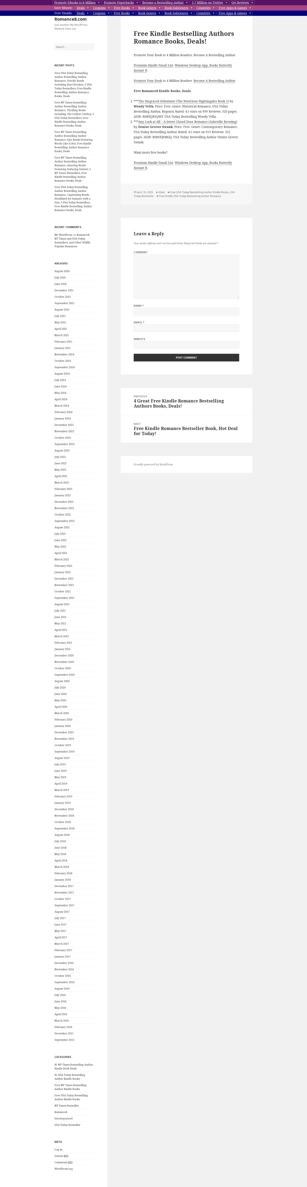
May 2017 (60, 931)
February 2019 (63, 796)
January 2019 (63, 803)
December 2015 (64, 1033)
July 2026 (60, 277)
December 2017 (64, 886)
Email (139, 322)
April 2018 (61, 860)
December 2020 (64, 655)
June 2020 (61, 694)
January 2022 (63, 572)
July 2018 (60, 841)
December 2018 (64, 809)
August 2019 (62, 758)
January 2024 (63, 418)
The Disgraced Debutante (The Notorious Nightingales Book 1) (183, 101)
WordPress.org (64, 1169)
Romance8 (61, 1112)
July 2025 (60, 316)
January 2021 (63, 649)
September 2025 (65, 303)
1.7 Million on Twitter (207, 2)
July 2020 (60, 687)
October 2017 (63, 899)
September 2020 (65, 674)
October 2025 (63, 297)
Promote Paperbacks (119, 2)
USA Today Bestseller (67, 1125)
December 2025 (64, 290)
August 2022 (62, 527)
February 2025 (63, 341)
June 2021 (61, 617)
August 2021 (62, 604)
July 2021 (60, 610)
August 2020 (62, 681)
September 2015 (65, 1040)
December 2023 (64, 425)
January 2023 (63, 495)
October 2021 (63, 591)
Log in (58, 1149)
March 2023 (62, 482)
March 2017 (62, 944)
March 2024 (62, 405)
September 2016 (65, 982)
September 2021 (65, 598)
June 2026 (61, 284)
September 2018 (65, 828)
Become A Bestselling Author (214, 81)
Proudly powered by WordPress (153, 464)
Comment (141, 252)
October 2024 (63, 361)
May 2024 (60, 393)
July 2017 (60, 918)
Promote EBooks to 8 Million (75, 2)
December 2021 (64, 578)
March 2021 (62, 636)
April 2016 (61, 1014)
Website (139, 339)
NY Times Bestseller (67, 1105)
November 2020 (64, 662)
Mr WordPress (63, 235)
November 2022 (64, 508)
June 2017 (61, 924)
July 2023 (60, 457)
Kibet (161, 192)
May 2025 (60, 322)
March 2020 (62, 713)
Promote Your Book (148, 81)
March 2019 (62, 790)
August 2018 (62, 835)
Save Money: (63, 8)
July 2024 (60, 380)
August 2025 (62, 309)
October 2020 (63, 668)
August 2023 (62, 450)
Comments (64, 1162)
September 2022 (65, 521)
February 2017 (63, 950)
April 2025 (61, 329)
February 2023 (63, 489)
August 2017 (62, 911)
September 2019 (65, 751)
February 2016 (63, 1027)
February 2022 (63, 566)
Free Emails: (63, 13)
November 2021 (64, 585)
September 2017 (65, 905)
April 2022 (61, 553)
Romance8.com (71, 19)
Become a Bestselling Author (163, 2)
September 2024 (65, 367)
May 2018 (60, 854)
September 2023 (65, 444)
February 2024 (63, 412)
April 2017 (61, 937)
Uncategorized (64, 1118)
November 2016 (64, 969)
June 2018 (61, 847)
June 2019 (61, 771)
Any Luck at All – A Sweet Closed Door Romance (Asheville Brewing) (187, 122)
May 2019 (60, 777)
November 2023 (64, 431)
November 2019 (64, 739)
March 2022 (62, 559)
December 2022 (64, 501)
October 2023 (63, 437)
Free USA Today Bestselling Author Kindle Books (199, 192)
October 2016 (63, 976)
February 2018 (63, 873)
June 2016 (61, 1001)
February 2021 (63, 642)
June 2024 (61, 386)
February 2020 (63, 719)
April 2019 (61, 783)
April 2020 (61, 706)
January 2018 (63, 879)
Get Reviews (240, 2)
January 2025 (63, 348)
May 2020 (60, 700)
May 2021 (60, 623)
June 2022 (61, 540)
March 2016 (62, 1020)
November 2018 (64, 815)
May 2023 (60, 469)
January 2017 (63, 956)
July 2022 (60, 534)
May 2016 (60, 1008)
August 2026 (62, 271)
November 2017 (64, 892)
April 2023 (61, 476)
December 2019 (64, 732)
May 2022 (60, 546)
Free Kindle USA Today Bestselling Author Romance (190, 196)
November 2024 (64, 354)
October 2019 (63, 745)
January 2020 (63, 726)
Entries (61, 1156)
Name (139, 305)
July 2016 (60, 995)
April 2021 (61, 630)
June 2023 (61, 463)
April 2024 (61, 399)
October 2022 (63, 514)
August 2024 (62, 373)
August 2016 (62, 988)
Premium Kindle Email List (153, 65)
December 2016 (64, 963)
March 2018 (62, 867)
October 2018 (63, 822)
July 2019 (60, 764)
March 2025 (62, 335)
